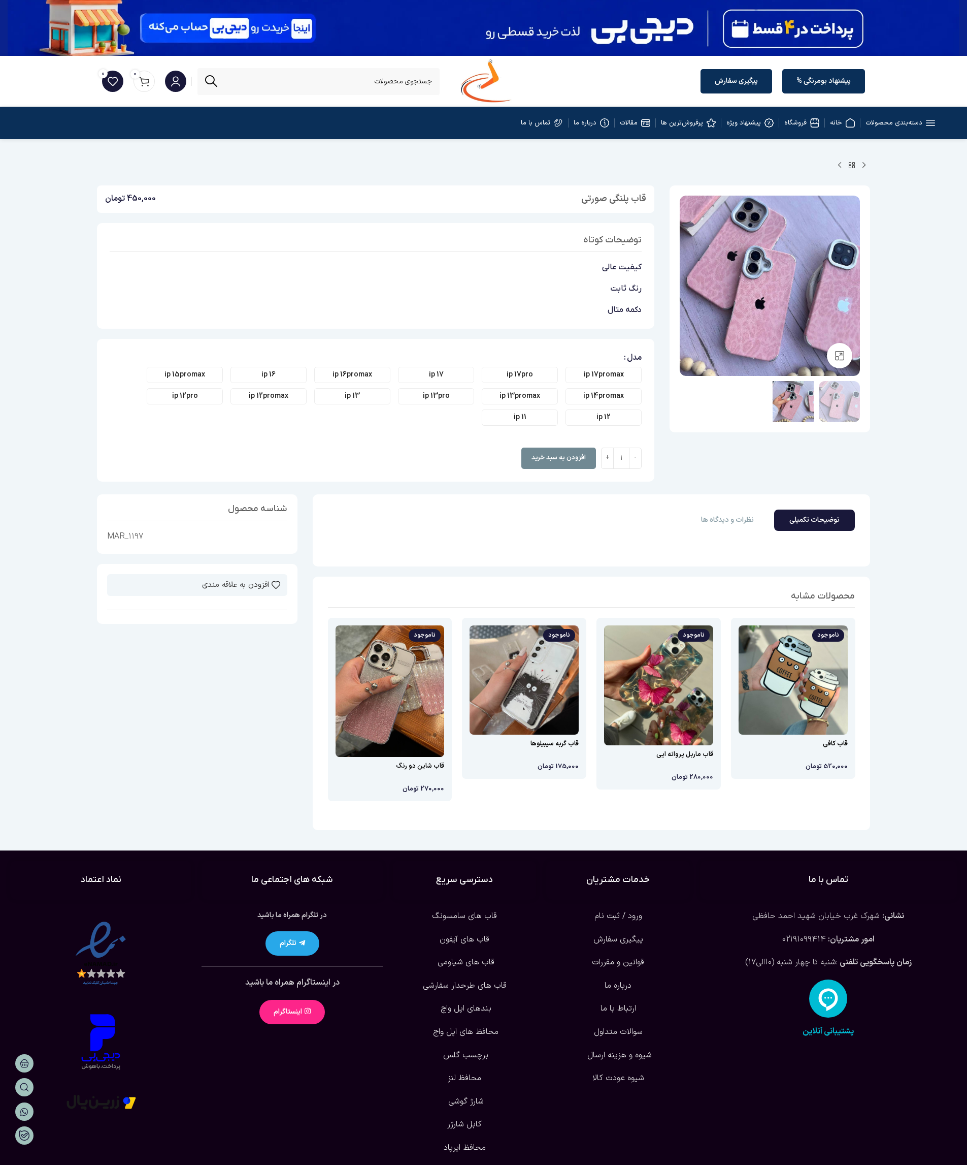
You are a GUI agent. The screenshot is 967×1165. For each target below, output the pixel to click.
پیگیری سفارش (736, 81)
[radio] (603, 375)
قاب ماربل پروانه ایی (684, 754)
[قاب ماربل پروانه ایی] (658, 685)
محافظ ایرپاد (465, 1148)
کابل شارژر (464, 1124)
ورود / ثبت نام (618, 916)
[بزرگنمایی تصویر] (839, 355)
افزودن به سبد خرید (558, 458)
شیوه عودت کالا (618, 1078)
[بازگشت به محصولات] (852, 166)
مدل (634, 358)
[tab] (814, 520)
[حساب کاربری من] (175, 81)
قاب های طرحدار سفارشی (465, 986)
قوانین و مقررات (618, 962)
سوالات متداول (618, 1032)
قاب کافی (835, 744)
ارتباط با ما (618, 1008)
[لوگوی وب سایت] (486, 81)
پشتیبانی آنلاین (828, 1031)
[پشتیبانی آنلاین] (828, 999)
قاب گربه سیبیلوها (554, 744)
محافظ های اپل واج (464, 1032)
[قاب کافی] (793, 680)
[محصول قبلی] (864, 166)
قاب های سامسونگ (464, 916)
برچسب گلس (464, 1055)
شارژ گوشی (465, 1101)
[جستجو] (211, 82)
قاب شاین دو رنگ (420, 766)
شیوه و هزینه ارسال (618, 1055)
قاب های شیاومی (464, 962)
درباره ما (618, 986)
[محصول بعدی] (839, 166)
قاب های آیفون (464, 939)
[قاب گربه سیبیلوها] (524, 680)
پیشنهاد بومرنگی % (823, 81)
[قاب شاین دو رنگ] (390, 691)
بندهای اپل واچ (464, 1008)
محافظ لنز (464, 1078)
